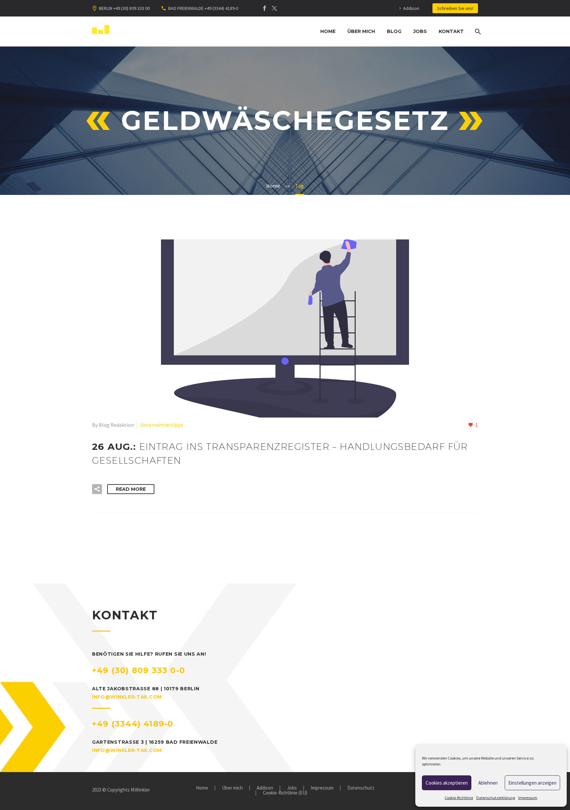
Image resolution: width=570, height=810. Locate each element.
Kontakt (451, 31)
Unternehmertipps (161, 424)
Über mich (361, 31)
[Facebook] (264, 8)
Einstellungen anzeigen (532, 783)
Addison (411, 8)
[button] (97, 489)
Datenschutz (360, 788)
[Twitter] (274, 8)
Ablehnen (488, 783)
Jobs (420, 31)
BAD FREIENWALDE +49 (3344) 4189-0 (203, 8)
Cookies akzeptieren (447, 783)
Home (327, 31)
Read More (131, 489)
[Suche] (477, 31)
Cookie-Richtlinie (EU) (285, 793)
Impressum (527, 797)
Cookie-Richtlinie (459, 797)
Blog (394, 31)
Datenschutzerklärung (495, 797)
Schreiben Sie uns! (455, 8)
